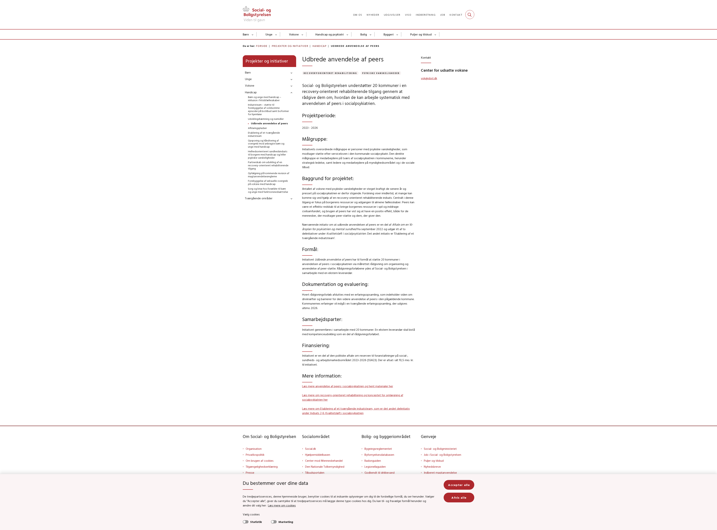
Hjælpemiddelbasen (317, 454)
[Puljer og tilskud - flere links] (435, 34)
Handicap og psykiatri (329, 34)
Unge (269, 34)
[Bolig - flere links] (371, 34)
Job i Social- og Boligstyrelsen (442, 454)
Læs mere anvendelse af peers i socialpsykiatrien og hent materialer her (347, 386)
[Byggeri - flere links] (397, 34)
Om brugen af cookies (260, 460)
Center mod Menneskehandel (324, 460)
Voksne (294, 34)
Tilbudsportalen (314, 472)
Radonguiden (372, 460)
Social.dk (310, 448)
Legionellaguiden (375, 466)
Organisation (254, 448)
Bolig (363, 34)
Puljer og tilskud (421, 34)
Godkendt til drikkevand (379, 472)
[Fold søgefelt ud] (469, 14)
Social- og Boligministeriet (440, 448)
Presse (250, 472)
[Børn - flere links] (253, 34)
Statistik (256, 522)
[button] (290, 72)
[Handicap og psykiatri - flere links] (347, 34)
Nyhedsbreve (432, 466)
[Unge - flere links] (276, 34)
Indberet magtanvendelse (440, 472)
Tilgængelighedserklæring (262, 466)
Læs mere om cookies (282, 505)
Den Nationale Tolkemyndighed (324, 466)
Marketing (285, 522)
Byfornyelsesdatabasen (379, 454)
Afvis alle (458, 497)
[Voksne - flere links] (302, 34)
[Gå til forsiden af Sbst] (257, 14)
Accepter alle (459, 485)
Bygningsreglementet (378, 448)
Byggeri (389, 34)
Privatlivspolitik (255, 454)
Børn (246, 34)
